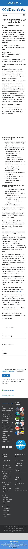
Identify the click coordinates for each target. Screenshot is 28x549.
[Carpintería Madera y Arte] (22, 409)
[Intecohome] (22, 428)
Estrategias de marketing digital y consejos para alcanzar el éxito (7, 487)
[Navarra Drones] (17, 423)
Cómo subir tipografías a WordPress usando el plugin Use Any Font (7, 511)
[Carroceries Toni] (22, 433)
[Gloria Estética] (22, 414)
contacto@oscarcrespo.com (14, 3)
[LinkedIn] (10, 447)
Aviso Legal (20, 369)
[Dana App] (22, 423)
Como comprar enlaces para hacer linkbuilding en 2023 (7, 475)
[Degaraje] (17, 433)
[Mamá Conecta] (17, 409)
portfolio (19, 291)
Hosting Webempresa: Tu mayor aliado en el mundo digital (7, 499)
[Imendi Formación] (22, 419)
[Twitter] (7, 447)
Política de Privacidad (8, 371)
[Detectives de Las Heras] (17, 414)
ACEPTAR (14, 547)
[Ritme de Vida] (17, 419)
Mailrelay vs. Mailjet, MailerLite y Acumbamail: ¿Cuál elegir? (7, 463)
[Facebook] (3, 447)
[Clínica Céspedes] (17, 428)
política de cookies (15, 545)
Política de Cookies (19, 470)
